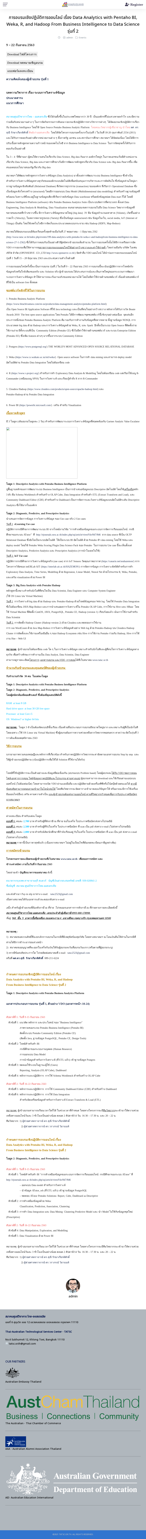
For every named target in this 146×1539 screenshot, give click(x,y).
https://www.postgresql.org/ (33, 346)
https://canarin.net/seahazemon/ (118, 561)
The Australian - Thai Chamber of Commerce (33, 1423)
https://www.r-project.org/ (25, 373)
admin (69, 37)
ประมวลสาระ (14, 97)
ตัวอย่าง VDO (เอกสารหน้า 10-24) (69, 1003)
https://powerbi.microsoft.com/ (35, 405)
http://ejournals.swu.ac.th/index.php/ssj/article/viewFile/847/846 (68, 534)
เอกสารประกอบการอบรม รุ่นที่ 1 (26, 1003)
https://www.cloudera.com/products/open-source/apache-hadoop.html (63, 389)
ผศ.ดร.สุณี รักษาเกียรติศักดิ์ (28, 958)
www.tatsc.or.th (100, 660)
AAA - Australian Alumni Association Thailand (33, 1449)
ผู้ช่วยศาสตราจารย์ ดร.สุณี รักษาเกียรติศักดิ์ (46, 1121)
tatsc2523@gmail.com (61, 894)
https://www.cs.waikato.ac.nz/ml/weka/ (35, 357)
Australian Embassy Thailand (23, 1382)
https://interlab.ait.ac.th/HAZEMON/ (60, 566)
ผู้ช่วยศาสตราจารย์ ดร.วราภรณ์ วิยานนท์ (47, 1126)
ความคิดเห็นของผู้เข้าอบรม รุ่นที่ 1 (27, 79)
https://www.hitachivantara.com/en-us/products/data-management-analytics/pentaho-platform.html (56, 304)
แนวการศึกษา (15, 103)
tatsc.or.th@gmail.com (22, 1344)
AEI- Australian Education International (29, 1498)
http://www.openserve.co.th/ (60, 253)
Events (82, 37)
